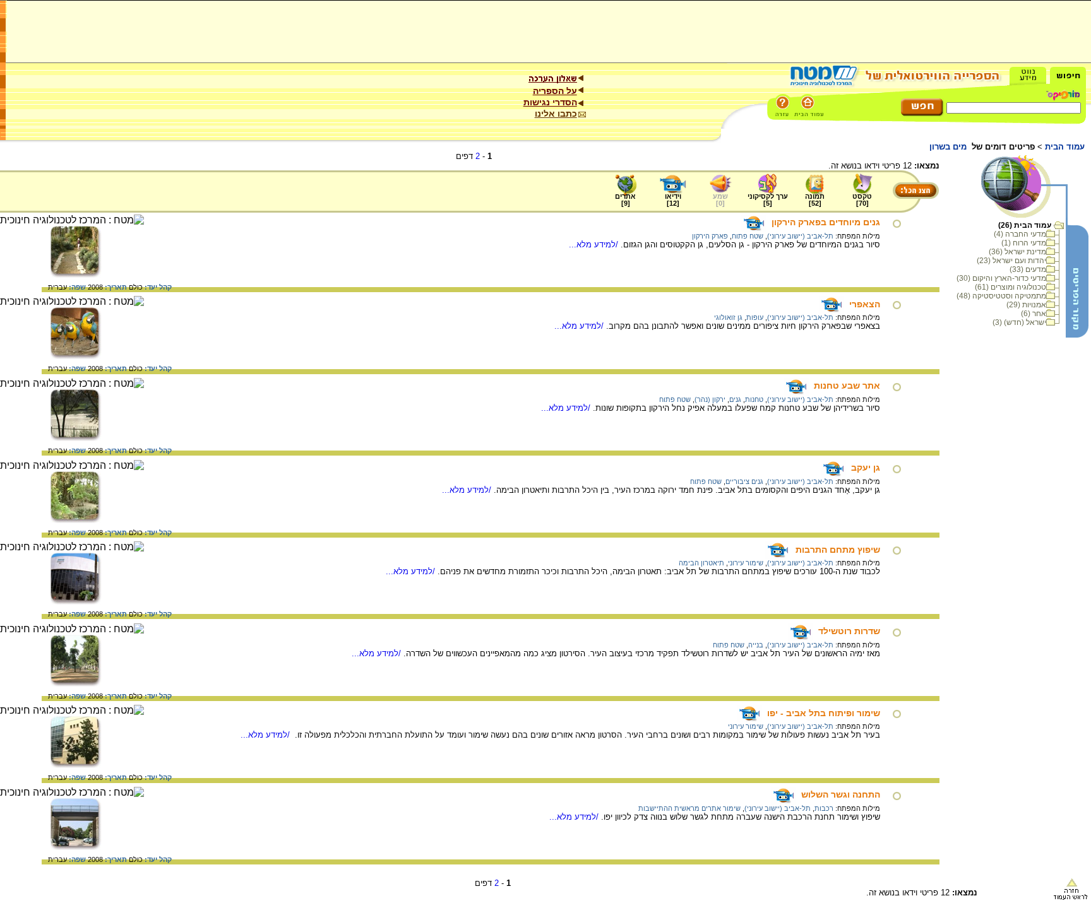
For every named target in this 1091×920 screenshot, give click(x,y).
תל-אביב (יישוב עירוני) (800, 236)
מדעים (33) (1028, 269)
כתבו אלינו (556, 114)
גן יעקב (865, 468)
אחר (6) (1033, 313)
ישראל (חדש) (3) (1019, 322)
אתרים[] (625, 199)
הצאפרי (864, 304)
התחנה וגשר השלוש (840, 794)
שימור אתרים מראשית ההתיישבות (689, 808)
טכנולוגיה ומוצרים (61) (1010, 287)
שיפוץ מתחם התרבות (838, 550)
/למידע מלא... (595, 244)
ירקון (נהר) (710, 399)
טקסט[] (862, 199)
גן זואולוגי (728, 317)
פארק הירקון (710, 236)
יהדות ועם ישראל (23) (1011, 260)
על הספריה (555, 91)
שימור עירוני (745, 563)
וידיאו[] (673, 199)
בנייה (755, 645)
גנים (735, 399)
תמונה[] (815, 199)
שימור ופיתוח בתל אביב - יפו (823, 713)
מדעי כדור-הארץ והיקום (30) (1001, 278)
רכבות (823, 808)
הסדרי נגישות (550, 102)
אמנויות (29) (1026, 304)
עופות (754, 317)
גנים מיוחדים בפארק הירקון (826, 222)
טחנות (754, 399)
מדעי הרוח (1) (1023, 243)
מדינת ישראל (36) (1017, 251)
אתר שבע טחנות (847, 385)
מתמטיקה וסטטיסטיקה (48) (1001, 296)
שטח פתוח (747, 236)
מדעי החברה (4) (1020, 234)
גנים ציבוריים (744, 481)
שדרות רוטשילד (849, 631)
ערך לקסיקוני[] (768, 199)
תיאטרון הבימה (701, 563)
